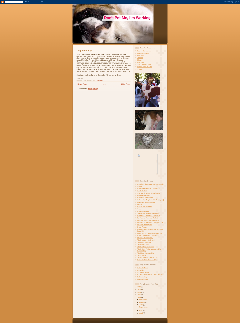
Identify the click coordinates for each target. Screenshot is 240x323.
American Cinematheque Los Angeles (150, 184)
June (141, 305)
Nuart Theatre (142, 227)
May (141, 310)
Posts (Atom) (93, 89)
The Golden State (143, 244)
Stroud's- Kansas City (145, 238)
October (142, 302)
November (143, 299)
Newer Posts (82, 84)
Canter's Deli (142, 191)
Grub (139, 209)
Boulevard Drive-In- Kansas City (148, 188)
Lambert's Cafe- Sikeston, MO (148, 220)
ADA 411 (140, 270)
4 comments (99, 80)
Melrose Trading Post (144, 224)
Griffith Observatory (144, 206)
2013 (139, 287)
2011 (139, 292)
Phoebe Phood (142, 279)
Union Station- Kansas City (146, 260)
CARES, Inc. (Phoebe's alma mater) (149, 274)
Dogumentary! (84, 50)
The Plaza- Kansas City (145, 253)
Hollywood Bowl (143, 211)
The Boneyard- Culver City (146, 240)
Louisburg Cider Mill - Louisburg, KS (150, 222)
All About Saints (143, 272)
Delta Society (142, 277)
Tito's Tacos (141, 255)
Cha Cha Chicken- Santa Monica (148, 193)
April (141, 313)
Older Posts (125, 84)
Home (104, 84)
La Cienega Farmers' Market (147, 218)
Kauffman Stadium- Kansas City (148, 215)
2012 (139, 289)
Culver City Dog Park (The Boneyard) (150, 200)
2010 (139, 295)
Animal (139, 186)
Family (139, 204)
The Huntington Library (145, 247)
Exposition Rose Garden (146, 202)
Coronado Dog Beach (145, 197)
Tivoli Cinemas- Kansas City (147, 257)
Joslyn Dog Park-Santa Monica (148, 213)
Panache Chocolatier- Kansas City (149, 233)
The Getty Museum (144, 242)
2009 (139, 297)
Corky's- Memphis (143, 195)
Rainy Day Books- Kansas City (148, 235)
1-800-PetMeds (142, 268)
